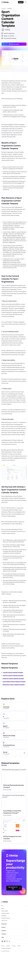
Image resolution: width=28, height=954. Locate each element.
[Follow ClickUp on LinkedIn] (2, 941)
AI (1, 905)
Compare (3, 930)
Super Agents (5, 910)
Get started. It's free (12, 888)
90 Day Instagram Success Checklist (12, 837)
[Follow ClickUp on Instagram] (7, 941)
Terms (18, 945)
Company (3, 934)
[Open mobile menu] (25, 2)
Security (8, 945)
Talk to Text (4, 920)
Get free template (14, 44)
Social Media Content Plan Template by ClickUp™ (12, 812)
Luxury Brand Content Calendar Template (14, 681)
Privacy (14, 945)
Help (2, 937)
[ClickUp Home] (5, 2)
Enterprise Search (6, 918)
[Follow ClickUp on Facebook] (5, 941)
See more (4, 765)
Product (3, 927)
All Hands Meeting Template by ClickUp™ (13, 786)
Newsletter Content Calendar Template (14, 684)
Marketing (9, 8)
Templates (3, 8)
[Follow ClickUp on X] (9, 941)
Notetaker (4, 915)
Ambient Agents (5, 913)
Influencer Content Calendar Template (13, 678)
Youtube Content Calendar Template (13, 672)
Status (2, 945)
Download (3, 924)
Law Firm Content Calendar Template (13, 675)
